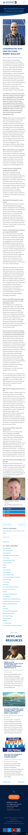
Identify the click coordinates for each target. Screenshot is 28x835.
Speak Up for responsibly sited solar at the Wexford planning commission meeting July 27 (13, 665)
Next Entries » (21, 782)
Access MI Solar (17, 531)
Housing (5, 591)
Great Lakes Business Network (11, 587)
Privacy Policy (10, 823)
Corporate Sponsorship (9, 560)
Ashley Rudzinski (8, 715)
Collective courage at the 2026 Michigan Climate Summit (13, 756)
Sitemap (5, 823)
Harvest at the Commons (9, 589)
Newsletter (5, 608)
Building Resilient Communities (11, 555)
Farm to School (7, 570)
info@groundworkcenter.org (13, 809)
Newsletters (6, 542)
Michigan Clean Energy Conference (12, 599)
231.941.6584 (10, 808)
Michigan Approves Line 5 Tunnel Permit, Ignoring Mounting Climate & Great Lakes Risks (14, 711)
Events (4, 567)
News (4, 606)
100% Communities (11, 9)
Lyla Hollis (7, 670)
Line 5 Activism (6, 596)
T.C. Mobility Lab (7, 623)
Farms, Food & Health (8, 575)
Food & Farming (7, 579)
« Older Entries (6, 782)
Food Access (6, 582)
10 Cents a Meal (7, 548)
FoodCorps (5, 584)
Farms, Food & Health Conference (11, 577)
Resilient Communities (8, 613)
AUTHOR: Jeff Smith (16, 57)
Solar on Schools (7, 618)
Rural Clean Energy (7, 616)
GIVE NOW (14, 797)
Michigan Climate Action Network (11, 601)
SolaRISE (5, 620)
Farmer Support (7, 572)
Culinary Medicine (7, 562)
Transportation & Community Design (12, 625)
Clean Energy (18, 11)
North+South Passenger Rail (10, 611)
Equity (4, 565)
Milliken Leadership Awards (10, 604)
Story (21, 823)
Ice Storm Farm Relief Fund (10, 594)
